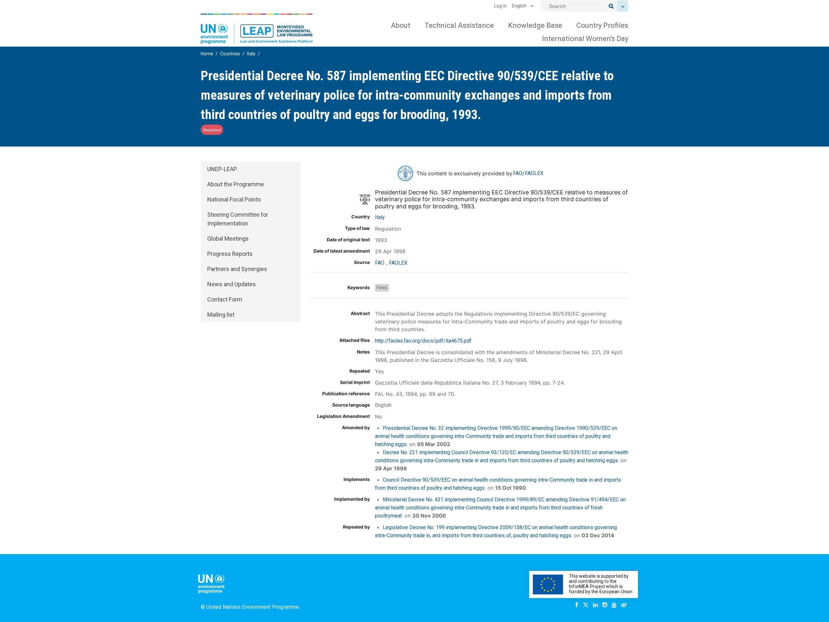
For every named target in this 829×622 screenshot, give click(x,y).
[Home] (257, 29)
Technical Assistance (459, 25)
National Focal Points (234, 199)
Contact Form (224, 299)
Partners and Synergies (237, 269)
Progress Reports (230, 253)
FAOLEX (534, 173)
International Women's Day (585, 39)
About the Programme (235, 184)
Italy (251, 53)
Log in (500, 6)
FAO (517, 173)
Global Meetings (228, 238)
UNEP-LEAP (222, 169)
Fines (382, 287)
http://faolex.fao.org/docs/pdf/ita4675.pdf (423, 341)
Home (207, 53)
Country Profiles (602, 25)
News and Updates (231, 284)
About (400, 25)
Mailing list (220, 314)
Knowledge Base (535, 25)
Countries (230, 53)
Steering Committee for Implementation (237, 219)
